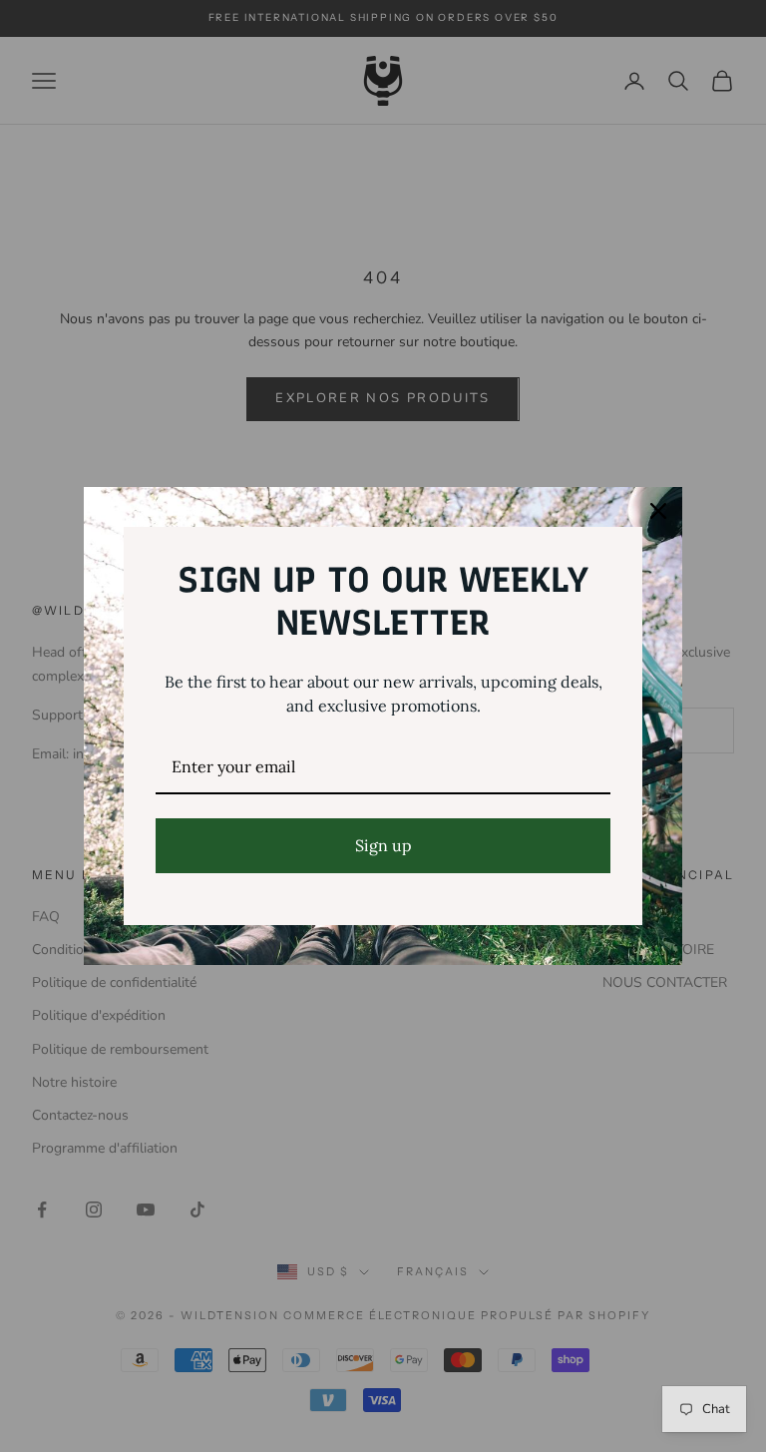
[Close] (658, 511)
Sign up (383, 845)
